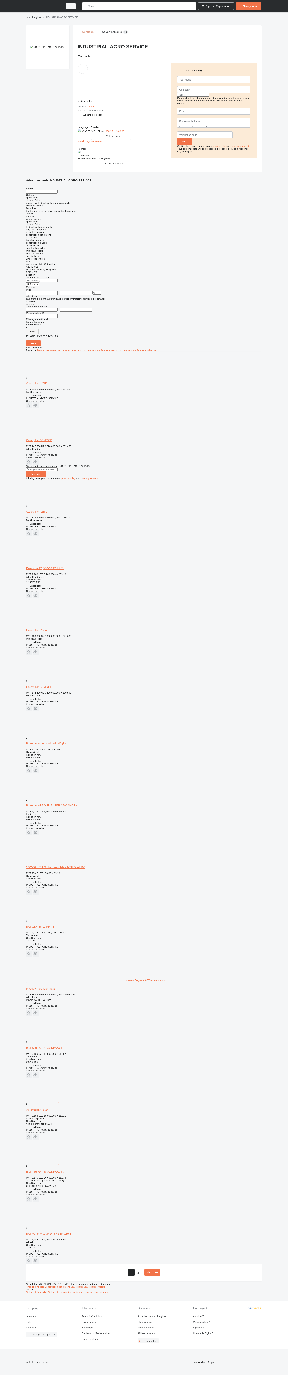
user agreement (240, 146)
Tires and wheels (35, 1286)
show (32, 331)
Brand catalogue (90, 1339)
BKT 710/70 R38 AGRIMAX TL (45, 1171)
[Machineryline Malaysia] (44, 6)
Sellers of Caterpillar (37, 1292)
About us (31, 1316)
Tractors (100, 1286)
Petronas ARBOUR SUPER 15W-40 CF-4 (52, 805)
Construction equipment (57, 1286)
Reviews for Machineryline (96, 1333)
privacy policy (220, 146)
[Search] (86, 6)
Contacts (31, 1327)
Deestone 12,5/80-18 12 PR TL (45, 568)
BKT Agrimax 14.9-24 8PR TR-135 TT (49, 1233)
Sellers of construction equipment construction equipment (78, 1292)
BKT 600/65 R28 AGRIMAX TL (45, 1048)
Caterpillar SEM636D (39, 686)
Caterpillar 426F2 (37, 383)
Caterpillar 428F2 (37, 511)
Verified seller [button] (85, 101)
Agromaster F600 (37, 1109)
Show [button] (101, 131)
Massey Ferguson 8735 (40, 988)
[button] (92, 115)
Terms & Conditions (92, 1316)
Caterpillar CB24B (37, 630)
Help (28, 1322)
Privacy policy (89, 1322)
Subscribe (36, 474)
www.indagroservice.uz (90, 141)
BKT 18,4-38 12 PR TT (40, 926)
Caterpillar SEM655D (39, 440)
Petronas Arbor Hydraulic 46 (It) (46, 743)
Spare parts (77, 1286)
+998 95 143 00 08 (114, 131)
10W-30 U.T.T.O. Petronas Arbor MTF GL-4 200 (55, 867)
